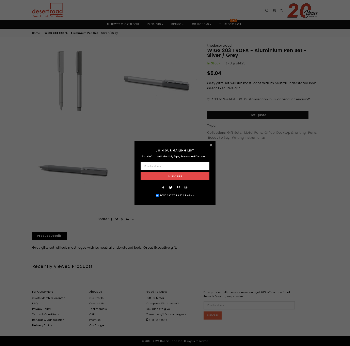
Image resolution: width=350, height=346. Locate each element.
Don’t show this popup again (177, 195)
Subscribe (175, 176)
